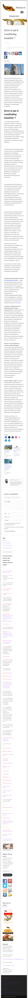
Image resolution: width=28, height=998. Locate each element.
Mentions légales (6, 978)
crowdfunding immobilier (11, 280)
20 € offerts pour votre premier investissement (8, 739)
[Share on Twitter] (9, 53)
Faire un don (5, 989)
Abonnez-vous (7, 875)
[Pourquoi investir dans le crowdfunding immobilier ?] (8, 461)
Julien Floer (8, 42)
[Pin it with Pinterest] (16, 53)
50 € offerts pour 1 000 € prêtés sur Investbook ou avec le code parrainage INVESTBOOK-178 (7, 685)
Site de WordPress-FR (7, 547)
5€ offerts (9, 748)
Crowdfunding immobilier (7, 451)
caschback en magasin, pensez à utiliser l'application (8, 822)
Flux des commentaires (7, 545)
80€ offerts (10, 807)
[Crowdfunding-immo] (17, 447)
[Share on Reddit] (13, 53)
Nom (7, 514)
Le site (7, 770)
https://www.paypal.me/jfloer (8, 965)
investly (7, 774)
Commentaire (7, 502)
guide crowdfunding (18, 47)
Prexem (6, 710)
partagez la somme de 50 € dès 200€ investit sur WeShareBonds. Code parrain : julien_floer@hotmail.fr (8, 618)
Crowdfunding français (10, 47)
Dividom (7, 656)
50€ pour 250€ (9, 575)
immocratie (17, 303)
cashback (8, 817)
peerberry (9, 780)
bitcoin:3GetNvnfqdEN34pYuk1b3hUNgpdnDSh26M (13, 959)
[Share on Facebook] (5, 53)
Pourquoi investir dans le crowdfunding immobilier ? (8, 466)
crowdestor (10, 763)
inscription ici (9, 673)
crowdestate (5, 760)
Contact (4, 980)
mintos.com (8, 777)
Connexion (5, 540)
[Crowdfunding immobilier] (8, 447)
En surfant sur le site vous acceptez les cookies (12, 992)
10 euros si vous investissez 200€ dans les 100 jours (7, 642)
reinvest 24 (9, 783)
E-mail (7, 517)
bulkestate (10, 751)
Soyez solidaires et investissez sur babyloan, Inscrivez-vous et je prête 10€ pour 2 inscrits (8, 634)
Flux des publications (7, 542)
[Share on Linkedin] (20, 53)
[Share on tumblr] (5, 57)
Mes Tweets (5, 907)
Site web (6, 520)
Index (4, 986)
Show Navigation (22, 12)
